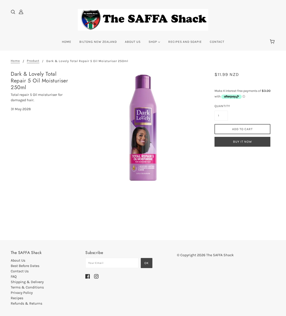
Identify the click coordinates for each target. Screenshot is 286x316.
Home (15, 61)
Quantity (221, 106)
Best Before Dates (25, 266)
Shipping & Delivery (27, 282)
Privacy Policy (22, 292)
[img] (13, 11)
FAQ (14, 276)
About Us (18, 260)
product (33, 61)
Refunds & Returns (26, 303)
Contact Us (20, 271)
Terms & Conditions (27, 287)
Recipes (17, 298)
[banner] (143, 19)
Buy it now (242, 142)
